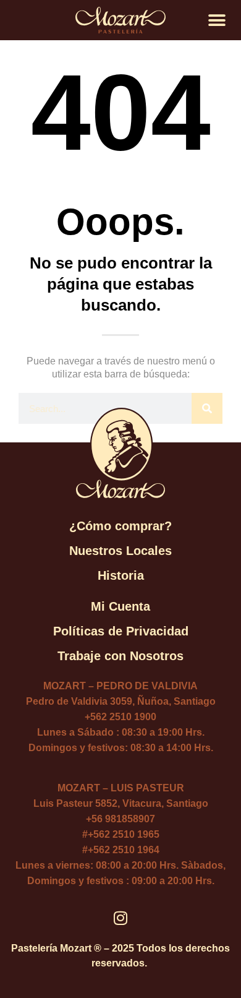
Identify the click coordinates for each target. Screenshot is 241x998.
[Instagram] (121, 918)
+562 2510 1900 (120, 717)
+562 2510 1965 (123, 834)
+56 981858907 (120, 819)
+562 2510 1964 (123, 850)
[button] (217, 20)
